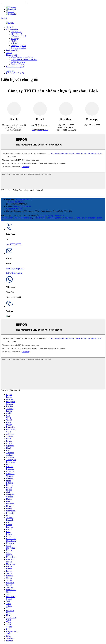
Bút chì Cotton (7, 218)
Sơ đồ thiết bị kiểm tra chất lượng (25, 59)
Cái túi (14, 43)
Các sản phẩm (12, 29)
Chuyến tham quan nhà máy (22, 57)
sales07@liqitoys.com (22, 206)
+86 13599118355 (23, 199)
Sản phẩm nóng (46, 215)
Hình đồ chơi (16, 34)
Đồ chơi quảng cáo (19, 36)
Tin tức (9, 52)
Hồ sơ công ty (12, 55)
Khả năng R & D (18, 62)
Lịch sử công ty (17, 64)
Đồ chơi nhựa (67, 218)
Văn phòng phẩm (18, 45)
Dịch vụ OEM (12, 50)
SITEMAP (59, 215)
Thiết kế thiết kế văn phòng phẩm (47, 218)
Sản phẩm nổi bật (18, 48)
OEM (13, 41)
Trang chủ (10, 27)
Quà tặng (15, 39)
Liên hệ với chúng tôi (15, 66)
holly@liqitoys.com (14, 209)
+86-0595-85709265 (14, 202)
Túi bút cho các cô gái (23, 218)
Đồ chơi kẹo (16, 32)
